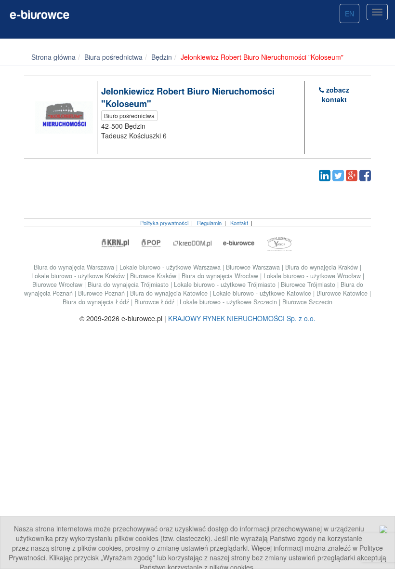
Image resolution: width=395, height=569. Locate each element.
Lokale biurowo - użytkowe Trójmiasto (225, 284)
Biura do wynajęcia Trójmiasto (129, 284)
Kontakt (239, 223)
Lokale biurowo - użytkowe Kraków (79, 275)
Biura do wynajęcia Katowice (170, 293)
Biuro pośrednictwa (129, 115)
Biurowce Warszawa (254, 267)
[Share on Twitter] (338, 175)
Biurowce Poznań (102, 293)
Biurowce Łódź (155, 302)
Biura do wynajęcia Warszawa (75, 267)
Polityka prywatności (164, 223)
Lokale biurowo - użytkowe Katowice (263, 293)
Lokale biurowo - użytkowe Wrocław (313, 275)
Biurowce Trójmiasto (309, 284)
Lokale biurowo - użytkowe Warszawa (171, 267)
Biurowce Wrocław (58, 284)
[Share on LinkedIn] (324, 175)
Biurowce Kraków (154, 275)
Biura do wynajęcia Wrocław (221, 275)
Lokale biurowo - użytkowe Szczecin (229, 302)
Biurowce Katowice (342, 293)
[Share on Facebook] (365, 175)
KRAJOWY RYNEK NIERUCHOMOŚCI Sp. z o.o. (242, 318)
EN (349, 13)
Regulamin (209, 223)
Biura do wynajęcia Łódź (97, 302)
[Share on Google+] (351, 175)
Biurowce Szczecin (307, 302)
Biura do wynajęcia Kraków (322, 267)
